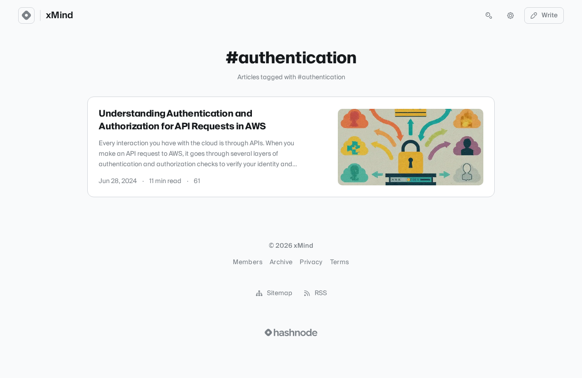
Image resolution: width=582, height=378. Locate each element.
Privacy (311, 262)
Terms (339, 262)
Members (247, 262)
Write (550, 15)
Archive (281, 262)
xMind (59, 15)
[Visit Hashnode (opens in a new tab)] (291, 332)
